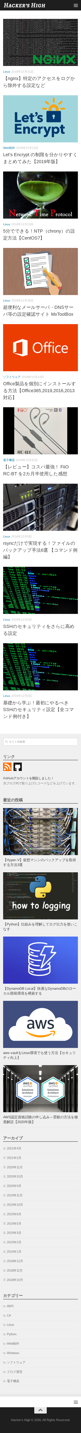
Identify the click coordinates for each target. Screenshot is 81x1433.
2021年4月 (14, 1148)
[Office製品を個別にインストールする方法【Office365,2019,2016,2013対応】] (40, 347)
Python (11, 1334)
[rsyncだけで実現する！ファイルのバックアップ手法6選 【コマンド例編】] (40, 507)
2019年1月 (14, 1251)
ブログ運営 (14, 1372)
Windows (13, 1353)
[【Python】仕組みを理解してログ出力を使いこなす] (40, 895)
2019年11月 (15, 1195)
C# (9, 1315)
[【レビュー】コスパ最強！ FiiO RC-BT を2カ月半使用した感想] (40, 430)
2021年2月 (14, 1158)
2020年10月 (15, 1176)
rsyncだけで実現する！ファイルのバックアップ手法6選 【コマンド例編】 (40, 550)
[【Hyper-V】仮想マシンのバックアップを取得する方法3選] (40, 831)
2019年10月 (15, 1204)
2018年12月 (15, 1261)
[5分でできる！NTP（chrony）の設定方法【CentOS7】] (40, 195)
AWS (10, 1306)
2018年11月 (15, 1270)
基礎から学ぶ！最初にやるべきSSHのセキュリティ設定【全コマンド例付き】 (38, 709)
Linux (6, 71)
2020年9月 (14, 1186)
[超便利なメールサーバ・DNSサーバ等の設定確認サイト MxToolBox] (40, 271)
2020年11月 (15, 1167)
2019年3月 (14, 1233)
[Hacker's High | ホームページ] (32, 5)
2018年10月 (15, 1280)
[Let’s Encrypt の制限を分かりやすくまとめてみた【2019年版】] (40, 118)
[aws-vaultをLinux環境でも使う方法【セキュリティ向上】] (40, 1024)
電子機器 (9, 460)
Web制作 (9, 147)
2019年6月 (14, 1214)
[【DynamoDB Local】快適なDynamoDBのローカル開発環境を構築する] (40, 960)
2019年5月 (14, 1223)
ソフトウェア (12, 377)
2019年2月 (14, 1242)
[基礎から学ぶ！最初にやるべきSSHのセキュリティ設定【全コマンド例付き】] (40, 666)
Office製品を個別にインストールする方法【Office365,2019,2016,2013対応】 (39, 390)
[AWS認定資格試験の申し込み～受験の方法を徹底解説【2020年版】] (40, 1088)
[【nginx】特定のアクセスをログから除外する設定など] (40, 42)
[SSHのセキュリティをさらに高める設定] (40, 590)
